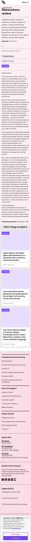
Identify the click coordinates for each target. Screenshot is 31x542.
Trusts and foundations (10, 404)
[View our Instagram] (8, 480)
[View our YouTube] (14, 480)
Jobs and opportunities (9, 425)
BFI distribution (7, 361)
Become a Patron (7, 392)
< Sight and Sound (7, 7)
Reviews (5, 66)
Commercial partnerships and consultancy (12, 381)
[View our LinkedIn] (11, 480)
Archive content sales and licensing (13, 365)
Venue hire (5, 369)
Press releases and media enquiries (14, 421)
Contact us (5, 429)
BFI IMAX (5, 453)
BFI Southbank (7, 446)
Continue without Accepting (23, 517)
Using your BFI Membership (11, 396)
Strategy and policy (8, 418)
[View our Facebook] (5, 480)
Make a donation (7, 407)
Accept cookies (15, 538)
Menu (24, 2)
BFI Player (5, 441)
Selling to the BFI (7, 376)
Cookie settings (15, 534)
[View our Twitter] (2, 480)
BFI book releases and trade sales (13, 372)
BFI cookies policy (16, 528)
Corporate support (8, 400)
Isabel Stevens (9, 56)
